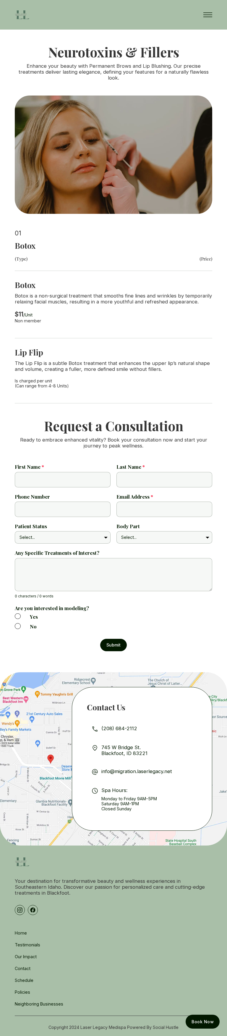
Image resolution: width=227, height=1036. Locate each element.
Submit (113, 644)
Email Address (134, 496)
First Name (29, 466)
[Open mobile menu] (207, 14)
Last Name (130, 466)
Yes (34, 616)
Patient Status (31, 526)
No (33, 626)
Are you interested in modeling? (52, 608)
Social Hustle (166, 1027)
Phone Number (32, 496)
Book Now (203, 1021)
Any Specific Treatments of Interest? (57, 552)
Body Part (128, 526)
